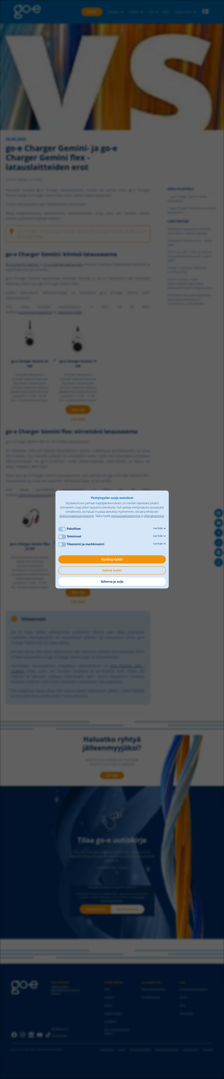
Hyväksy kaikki (112, 559)
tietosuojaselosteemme (125, 516)
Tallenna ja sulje (112, 582)
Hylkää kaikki (112, 570)
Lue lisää (158, 528)
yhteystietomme (154, 516)
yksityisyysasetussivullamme (76, 516)
